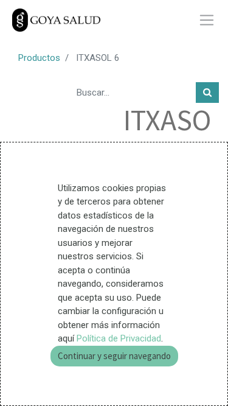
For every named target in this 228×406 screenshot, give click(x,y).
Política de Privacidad (119, 338)
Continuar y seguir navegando (114, 356)
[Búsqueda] (207, 92)
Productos (39, 57)
